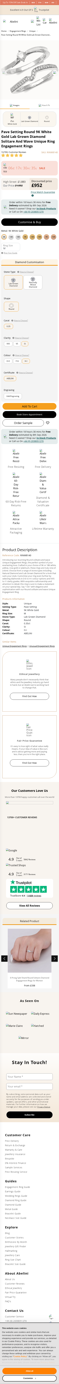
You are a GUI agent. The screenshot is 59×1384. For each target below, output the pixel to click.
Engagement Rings (18, 31)
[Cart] (44, 21)
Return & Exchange (15, 1145)
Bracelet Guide (13, 1213)
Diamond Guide (13, 1204)
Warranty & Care (13, 1149)
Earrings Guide (12, 1191)
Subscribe (29, 1114)
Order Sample (23, 423)
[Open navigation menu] (53, 21)
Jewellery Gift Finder (15, 1246)
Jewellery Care (12, 1255)
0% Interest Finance (15, 1162)
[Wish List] (38, 21)
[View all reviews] (12, 155)
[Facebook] (51, 1316)
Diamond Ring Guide (15, 1200)
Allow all (29, 1371)
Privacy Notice (43, 1106)
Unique (32, 31)
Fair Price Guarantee (16, 1292)
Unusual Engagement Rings (42, 646)
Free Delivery (12, 1140)
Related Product (29, 921)
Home (4, 31)
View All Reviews (29, 905)
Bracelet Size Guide (15, 1264)
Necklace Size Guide (16, 1217)
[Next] (55, 73)
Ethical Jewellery (13, 1288)
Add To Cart (29, 406)
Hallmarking (11, 1250)
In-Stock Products (46, 208)
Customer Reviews (15, 1283)
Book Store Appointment (29, 414)
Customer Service (14, 1316)
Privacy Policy (48, 1362)
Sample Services (13, 1167)
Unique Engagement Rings (14, 646)
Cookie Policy (20, 1356)
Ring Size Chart (13, 1259)
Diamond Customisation (29, 262)
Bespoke (9, 1158)
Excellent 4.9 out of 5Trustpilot (29, 9)
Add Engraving (12, 396)
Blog (7, 1233)
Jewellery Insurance (15, 1154)
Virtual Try (10, 1296)
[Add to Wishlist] (47, 423)
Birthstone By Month (16, 1241)
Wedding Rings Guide (16, 1195)
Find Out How (29, 696)
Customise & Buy (29, 222)
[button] (29, 236)
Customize (28, 1378)
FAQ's (8, 1301)
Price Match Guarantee (43, 192)
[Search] (32, 21)
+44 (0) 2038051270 (33, 211)
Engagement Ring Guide (17, 1186)
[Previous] (4, 73)
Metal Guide (11, 1209)
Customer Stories (14, 1237)
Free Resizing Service (16, 1171)
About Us (10, 1279)
